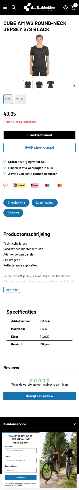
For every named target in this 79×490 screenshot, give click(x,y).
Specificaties (44, 202)
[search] (14, 7)
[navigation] (27, 84)
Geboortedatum (11, 466)
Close (39, 424)
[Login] (65, 7)
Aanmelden (20, 477)
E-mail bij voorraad (39, 135)
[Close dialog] (74, 435)
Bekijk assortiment (5, 7)
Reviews (13, 212)
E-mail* (8, 456)
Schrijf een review (39, 396)
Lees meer (12, 290)
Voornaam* (9, 447)
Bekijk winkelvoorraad (39, 147)
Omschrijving (16, 202)
